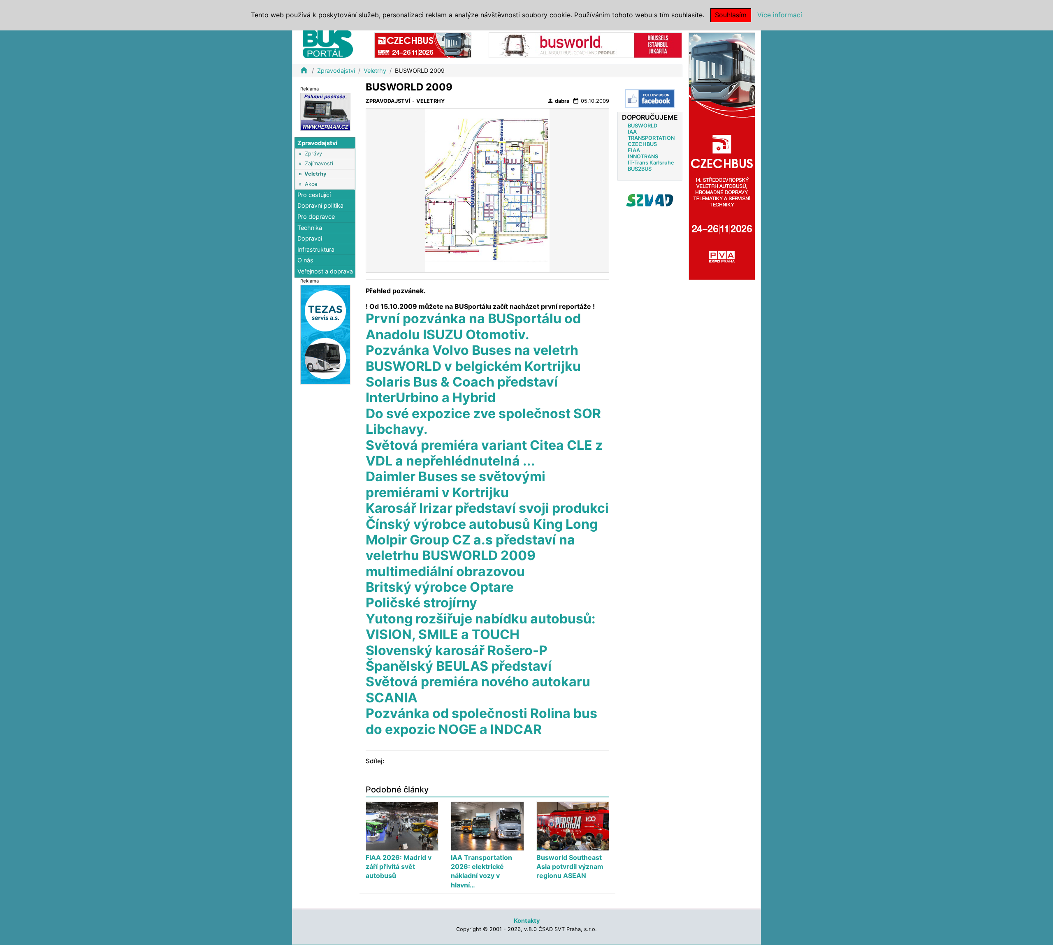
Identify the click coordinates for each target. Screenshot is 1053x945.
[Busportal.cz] (328, 43)
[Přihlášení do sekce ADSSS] (650, 200)
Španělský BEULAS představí (459, 666)
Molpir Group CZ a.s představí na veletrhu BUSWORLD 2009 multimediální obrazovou (470, 555)
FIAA (634, 150)
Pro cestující (314, 194)
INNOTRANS (643, 156)
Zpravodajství (336, 70)
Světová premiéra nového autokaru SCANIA (478, 689)
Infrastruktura (315, 249)
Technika (309, 227)
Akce (311, 184)
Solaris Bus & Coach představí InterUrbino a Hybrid (462, 389)
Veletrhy (375, 70)
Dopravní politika (320, 205)
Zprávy (313, 154)
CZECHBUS (642, 144)
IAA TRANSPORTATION (651, 135)
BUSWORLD (642, 126)
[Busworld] (585, 45)
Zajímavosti (319, 164)
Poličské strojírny (421, 603)
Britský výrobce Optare (440, 587)
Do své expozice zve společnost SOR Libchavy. (483, 421)
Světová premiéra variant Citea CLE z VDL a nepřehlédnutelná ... (484, 453)
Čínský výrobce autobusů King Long (482, 524)
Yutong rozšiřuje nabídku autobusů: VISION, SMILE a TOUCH (481, 626)
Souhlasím (731, 15)
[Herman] (325, 111)
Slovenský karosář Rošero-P (456, 650)
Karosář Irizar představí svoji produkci (487, 508)
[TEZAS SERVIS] (325, 334)
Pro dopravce (316, 216)
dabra (558, 100)
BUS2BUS (640, 169)
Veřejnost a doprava (325, 271)
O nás (305, 260)
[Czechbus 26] (422, 45)
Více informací (779, 15)
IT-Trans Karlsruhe (651, 163)
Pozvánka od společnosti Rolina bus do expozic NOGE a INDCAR (481, 721)
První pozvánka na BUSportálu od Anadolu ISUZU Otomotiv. (473, 326)
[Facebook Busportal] (650, 99)
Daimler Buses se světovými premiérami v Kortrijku (455, 484)
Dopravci (309, 238)
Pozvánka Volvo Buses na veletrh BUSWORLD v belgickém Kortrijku (473, 358)
